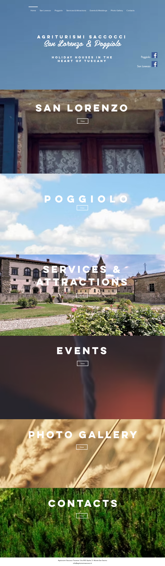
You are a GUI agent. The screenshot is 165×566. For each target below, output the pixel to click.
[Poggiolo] (154, 55)
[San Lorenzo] (154, 64)
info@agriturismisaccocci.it (82, 563)
